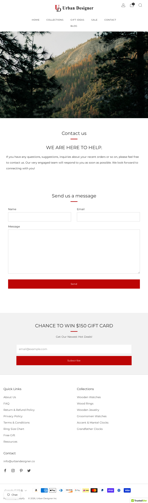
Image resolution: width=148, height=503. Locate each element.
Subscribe (74, 360)
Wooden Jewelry (88, 409)
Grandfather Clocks (90, 428)
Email (81, 209)
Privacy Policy (13, 416)
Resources (10, 441)
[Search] (140, 5)
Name (12, 209)
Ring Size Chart (13, 428)
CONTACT (110, 19)
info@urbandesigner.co (19, 461)
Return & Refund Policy (19, 409)
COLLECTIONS (55, 19)
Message (14, 226)
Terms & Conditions (16, 422)
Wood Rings (85, 403)
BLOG (74, 26)
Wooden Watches (89, 397)
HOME (36, 19)
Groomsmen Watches (92, 416)
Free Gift (9, 435)
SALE (94, 19)
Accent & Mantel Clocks (92, 422)
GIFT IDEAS (77, 19)
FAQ (6, 403)
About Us (9, 397)
